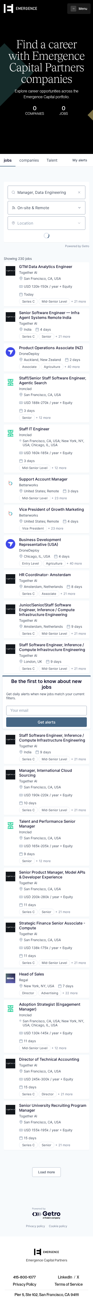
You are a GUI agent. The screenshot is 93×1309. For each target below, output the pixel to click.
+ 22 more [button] (70, 993)
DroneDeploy (29, 354)
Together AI (28, 272)
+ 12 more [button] (43, 418)
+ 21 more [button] (78, 301)
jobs (8, 160)
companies (29, 160)
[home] (20, 8)
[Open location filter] (79, 223)
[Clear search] (79, 192)
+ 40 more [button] (72, 367)
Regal (23, 980)
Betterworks (28, 485)
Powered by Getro (77, 246)
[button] (79, 8)
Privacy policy (35, 1226)
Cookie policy (58, 1226)
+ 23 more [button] (59, 498)
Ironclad (25, 389)
